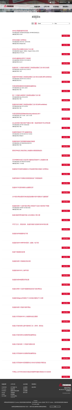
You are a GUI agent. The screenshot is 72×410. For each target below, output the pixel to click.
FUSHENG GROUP (66, 393)
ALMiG (3, 394)
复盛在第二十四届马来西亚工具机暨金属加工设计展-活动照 (30, 68)
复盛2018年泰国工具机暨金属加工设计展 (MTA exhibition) (29, 104)
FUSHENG (4, 387)
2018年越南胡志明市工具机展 (21, 58)
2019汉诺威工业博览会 (19, 40)
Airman (3, 392)
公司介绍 (46, 6)
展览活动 (25, 389)
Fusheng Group (62, 2)
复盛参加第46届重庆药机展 (20, 280)
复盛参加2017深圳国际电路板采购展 (23, 141)
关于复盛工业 (14, 387)
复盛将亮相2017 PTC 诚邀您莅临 (22, 132)
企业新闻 (25, 387)
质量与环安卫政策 (15, 390)
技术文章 (25, 392)
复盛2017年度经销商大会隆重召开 (22, 187)
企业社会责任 (14, 396)
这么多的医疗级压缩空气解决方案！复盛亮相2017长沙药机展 (31, 123)
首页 (34, 10)
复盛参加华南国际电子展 (20, 233)
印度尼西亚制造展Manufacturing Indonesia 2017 (26, 114)
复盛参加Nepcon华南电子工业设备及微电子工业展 (27, 298)
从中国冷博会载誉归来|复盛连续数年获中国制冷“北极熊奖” (30, 197)
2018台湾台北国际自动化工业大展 (22, 49)
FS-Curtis (4, 389)
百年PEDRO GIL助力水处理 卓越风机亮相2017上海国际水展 (30, 160)
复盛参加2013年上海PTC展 (20, 270)
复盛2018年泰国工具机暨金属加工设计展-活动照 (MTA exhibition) (32, 77)
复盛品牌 (37, 6)
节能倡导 (13, 392)
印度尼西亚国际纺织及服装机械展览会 (24, 86)
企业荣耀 (25, 390)
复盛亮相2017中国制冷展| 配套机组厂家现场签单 (27, 178)
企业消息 (25, 384)
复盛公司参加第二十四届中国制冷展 (23, 344)
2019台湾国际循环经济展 (20, 31)
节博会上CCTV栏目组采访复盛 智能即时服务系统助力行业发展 (31, 372)
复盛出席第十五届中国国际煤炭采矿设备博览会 (27, 289)
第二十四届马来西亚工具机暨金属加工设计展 (26, 95)
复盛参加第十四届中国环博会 (21, 307)
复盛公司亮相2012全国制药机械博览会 (24, 353)
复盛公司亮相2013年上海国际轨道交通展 (25, 316)
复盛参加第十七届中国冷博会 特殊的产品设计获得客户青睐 (30, 206)
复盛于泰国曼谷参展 (18, 252)
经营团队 (13, 394)
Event (37, 10)
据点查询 (34, 387)
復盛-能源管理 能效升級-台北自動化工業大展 (26, 215)
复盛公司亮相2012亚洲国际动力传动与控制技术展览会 (29, 362)
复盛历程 (13, 389)
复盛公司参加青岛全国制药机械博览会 (24, 335)
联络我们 (34, 384)
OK (55, 406)
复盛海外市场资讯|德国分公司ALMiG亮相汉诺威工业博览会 (30, 169)
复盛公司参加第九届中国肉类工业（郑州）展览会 (27, 326)
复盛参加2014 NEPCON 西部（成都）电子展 (25, 243)
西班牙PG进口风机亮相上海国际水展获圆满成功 (27, 150)
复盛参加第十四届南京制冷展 (21, 261)
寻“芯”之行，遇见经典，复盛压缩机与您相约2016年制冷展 (30, 224)
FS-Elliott (4, 390)
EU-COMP (4, 396)
